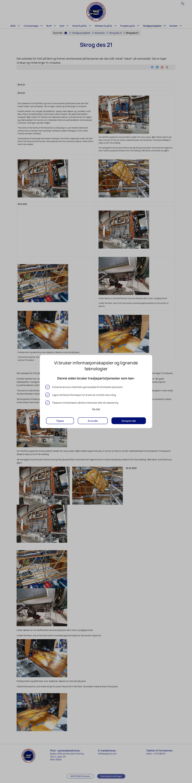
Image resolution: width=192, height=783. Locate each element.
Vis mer (96, 409)
